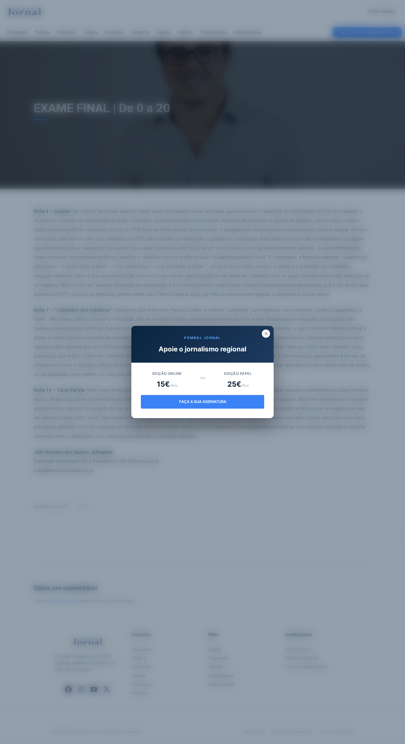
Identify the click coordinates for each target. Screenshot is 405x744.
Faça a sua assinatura (202, 401)
